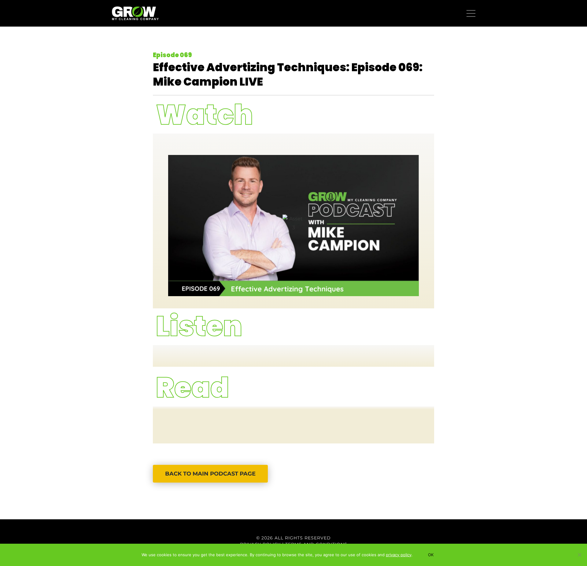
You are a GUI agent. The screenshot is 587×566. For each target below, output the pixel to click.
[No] (579, 555)
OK (431, 554)
